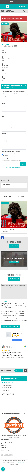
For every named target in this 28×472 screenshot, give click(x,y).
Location (4, 97)
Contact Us (4, 448)
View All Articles (14, 279)
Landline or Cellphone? (9, 127)
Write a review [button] (17, 340)
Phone (4, 133)
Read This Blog (6, 326)
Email (4, 120)
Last (3, 116)
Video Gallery (5, 450)
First (3, 110)
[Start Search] (26, 11)
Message (5, 141)
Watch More (14, 246)
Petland (4, 301)
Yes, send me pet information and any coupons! (13, 154)
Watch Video (14, 261)
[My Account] (24, 11)
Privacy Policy (14, 464)
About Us (3, 445)
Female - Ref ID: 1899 (8, 230)
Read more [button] (5, 359)
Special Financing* (6, 443)
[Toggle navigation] (3, 6)
